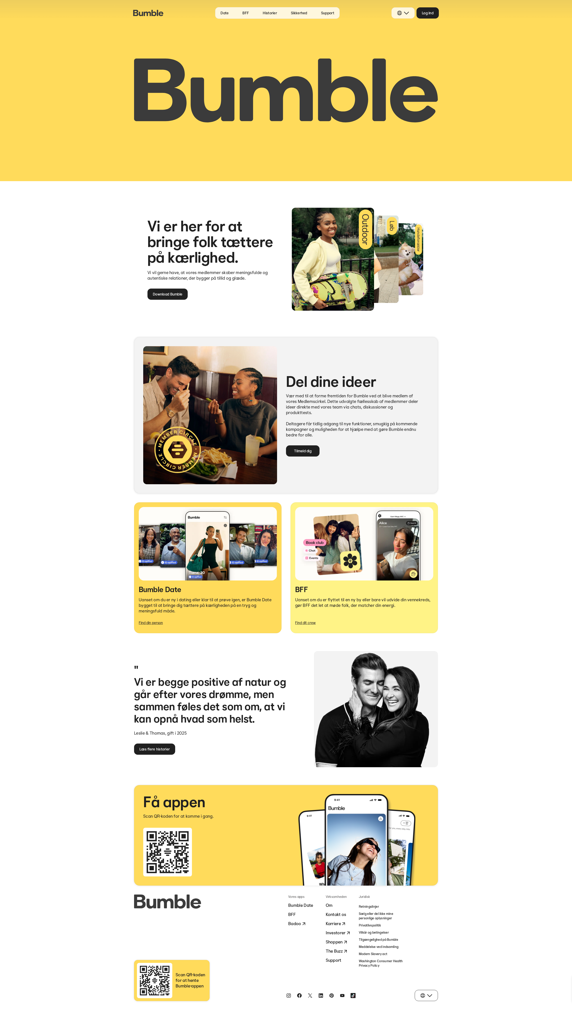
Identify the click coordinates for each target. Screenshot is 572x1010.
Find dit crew (305, 622)
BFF (245, 13)
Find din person (151, 622)
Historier (270, 13)
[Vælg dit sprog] (403, 13)
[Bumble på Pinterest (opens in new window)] (331, 995)
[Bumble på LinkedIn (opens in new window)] (321, 995)
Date (225, 13)
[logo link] (148, 13)
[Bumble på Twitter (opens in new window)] (310, 995)
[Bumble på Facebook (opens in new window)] (299, 995)
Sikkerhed (299, 13)
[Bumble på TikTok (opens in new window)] (353, 995)
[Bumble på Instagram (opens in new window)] (288, 995)
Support (327, 13)
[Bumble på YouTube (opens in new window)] (342, 995)
